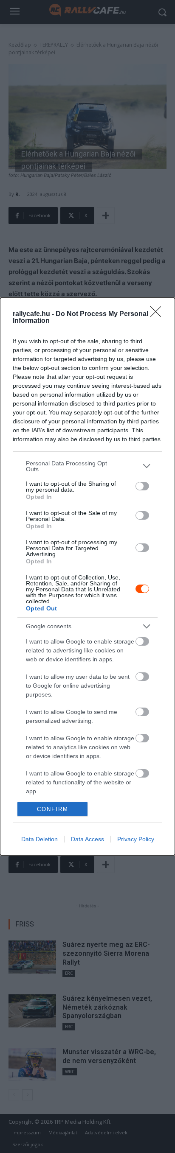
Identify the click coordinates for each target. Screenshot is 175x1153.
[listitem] (87, 466)
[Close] (158, 314)
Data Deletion (39, 839)
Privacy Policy (135, 839)
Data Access (87, 839)
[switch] (142, 486)
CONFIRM (52, 809)
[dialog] (87, 576)
